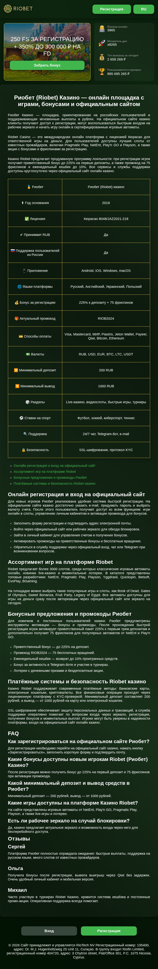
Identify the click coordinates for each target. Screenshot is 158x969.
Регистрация (112, 9)
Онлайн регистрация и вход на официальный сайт (54, 466)
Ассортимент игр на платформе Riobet (45, 472)
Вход (49, 931)
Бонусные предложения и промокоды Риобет (50, 478)
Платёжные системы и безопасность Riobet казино (54, 483)
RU (143, 9)
